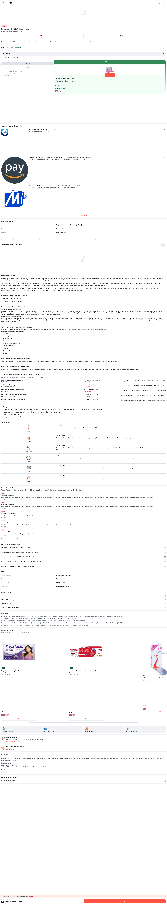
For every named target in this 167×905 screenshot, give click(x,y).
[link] (9, 3)
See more (3, 499)
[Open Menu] (3, 3)
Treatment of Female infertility (12, 298)
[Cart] (163, 3)
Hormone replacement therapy (12, 301)
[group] (83, 11)
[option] (7, 239)
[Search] (159, 3)
